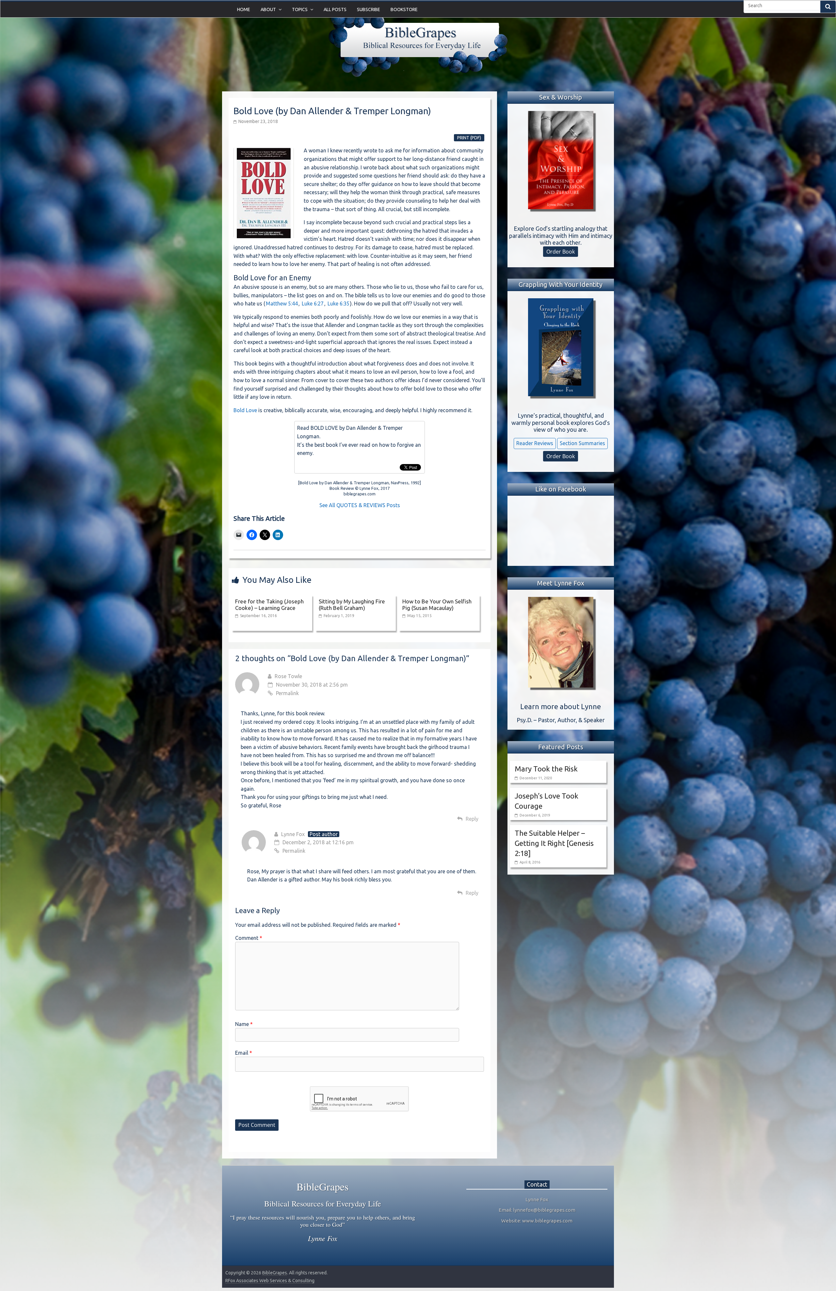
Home (243, 9)
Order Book (560, 251)
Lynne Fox (293, 834)
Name (244, 1024)
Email (243, 1053)
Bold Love (245, 410)
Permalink (287, 693)
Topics (300, 9)
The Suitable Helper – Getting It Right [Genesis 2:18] (554, 843)
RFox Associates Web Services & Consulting (269, 1280)
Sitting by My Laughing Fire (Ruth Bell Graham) (352, 604)
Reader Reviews (534, 443)
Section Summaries (582, 443)
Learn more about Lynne (560, 706)
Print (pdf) (469, 137)
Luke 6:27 (313, 303)
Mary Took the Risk (546, 769)
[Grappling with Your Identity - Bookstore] (561, 347)
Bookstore (404, 9)
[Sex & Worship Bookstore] (561, 160)
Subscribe (368, 9)
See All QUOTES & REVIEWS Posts (359, 505)
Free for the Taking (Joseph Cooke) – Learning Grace (269, 604)
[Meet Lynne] (561, 642)
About (268, 9)
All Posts (335, 9)
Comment (248, 938)
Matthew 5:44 (282, 303)
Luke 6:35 (338, 303)
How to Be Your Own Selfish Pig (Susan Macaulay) (437, 604)
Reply (472, 819)
